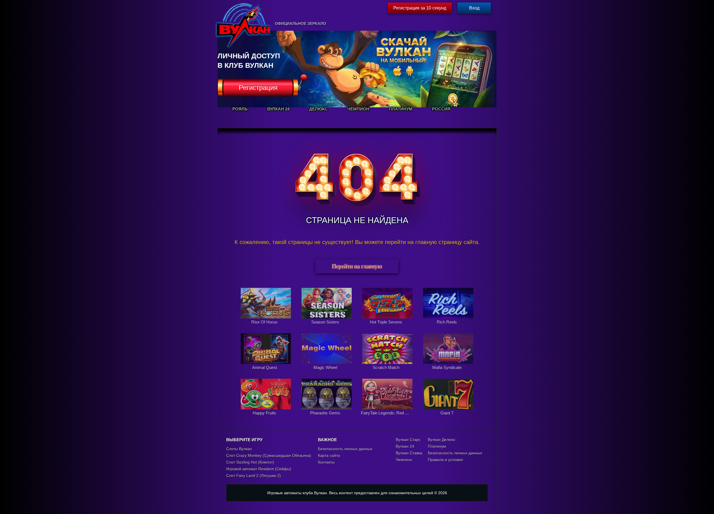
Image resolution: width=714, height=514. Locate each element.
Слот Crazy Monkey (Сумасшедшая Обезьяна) (268, 455)
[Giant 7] (448, 419)
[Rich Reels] (448, 328)
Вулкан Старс (408, 439)
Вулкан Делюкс (441, 439)
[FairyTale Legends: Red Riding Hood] (388, 419)
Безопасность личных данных (345, 449)
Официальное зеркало (300, 23)
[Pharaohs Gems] (327, 419)
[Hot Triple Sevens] (388, 328)
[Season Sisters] (327, 328)
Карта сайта (329, 455)
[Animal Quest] (266, 373)
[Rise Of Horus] (266, 328)
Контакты (326, 462)
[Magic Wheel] (327, 373)
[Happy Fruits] (266, 419)
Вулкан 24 (405, 446)
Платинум (437, 446)
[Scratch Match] (388, 373)
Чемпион (404, 459)
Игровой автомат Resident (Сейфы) (258, 469)
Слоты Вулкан (239, 449)
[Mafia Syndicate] (448, 373)
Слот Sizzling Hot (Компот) (250, 462)
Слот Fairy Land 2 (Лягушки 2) (253, 475)
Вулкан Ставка (409, 453)
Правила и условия (445, 459)
